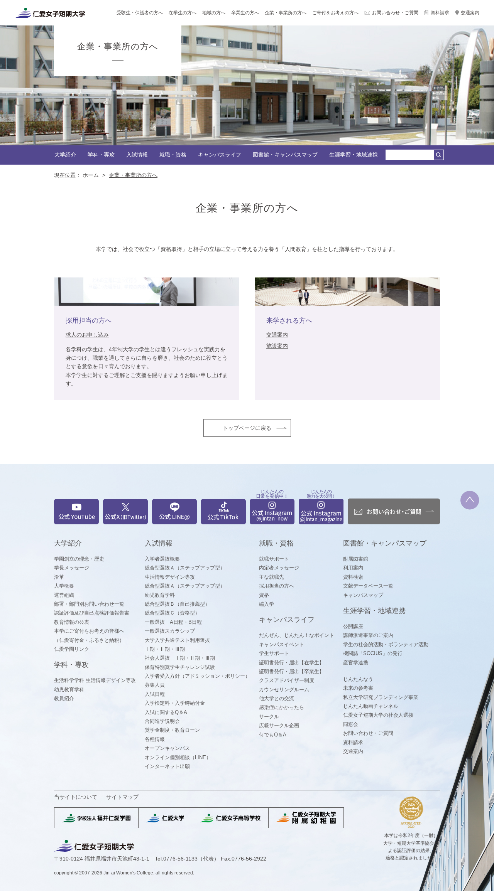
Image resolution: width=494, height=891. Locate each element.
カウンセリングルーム (284, 689)
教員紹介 (64, 698)
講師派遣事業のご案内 (368, 635)
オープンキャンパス (167, 748)
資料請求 (440, 12)
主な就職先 (271, 577)
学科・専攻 (101, 155)
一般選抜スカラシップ (170, 631)
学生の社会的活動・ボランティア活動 (385, 644)
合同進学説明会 (162, 721)
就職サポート (274, 559)
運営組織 (64, 595)
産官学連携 (355, 662)
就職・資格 (172, 155)
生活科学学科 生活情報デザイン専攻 (95, 680)
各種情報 (155, 739)
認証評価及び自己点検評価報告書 (91, 613)
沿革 (59, 577)
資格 (264, 595)
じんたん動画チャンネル (370, 706)
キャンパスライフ (219, 155)
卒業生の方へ (245, 12)
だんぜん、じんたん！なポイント (296, 635)
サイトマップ (122, 797)
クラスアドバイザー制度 (286, 680)
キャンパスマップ (363, 595)
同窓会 (350, 724)
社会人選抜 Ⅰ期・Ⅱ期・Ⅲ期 (180, 658)
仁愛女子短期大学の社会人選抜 (378, 715)
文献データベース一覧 (368, 586)
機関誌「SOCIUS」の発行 (373, 653)
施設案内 (277, 346)
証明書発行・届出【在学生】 (291, 662)
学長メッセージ (71, 568)
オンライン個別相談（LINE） (178, 757)
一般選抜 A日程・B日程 (173, 622)
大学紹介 (65, 155)
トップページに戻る (247, 428)
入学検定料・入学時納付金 (175, 703)
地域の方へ (213, 12)
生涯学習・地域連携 (353, 155)
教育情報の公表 (71, 622)
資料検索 (353, 577)
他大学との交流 (276, 698)
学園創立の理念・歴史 (79, 559)
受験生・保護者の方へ (140, 12)
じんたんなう (358, 679)
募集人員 (155, 685)
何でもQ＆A (272, 735)
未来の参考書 (358, 688)
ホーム (91, 175)
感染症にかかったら (281, 707)
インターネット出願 (167, 766)
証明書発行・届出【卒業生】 (291, 671)
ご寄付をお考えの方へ (335, 12)
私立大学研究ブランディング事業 (380, 697)
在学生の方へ (182, 12)
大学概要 (64, 586)
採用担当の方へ (276, 586)
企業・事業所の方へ (285, 12)
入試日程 (155, 694)
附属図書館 (355, 559)
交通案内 (470, 12)
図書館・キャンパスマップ (285, 155)
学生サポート (274, 653)
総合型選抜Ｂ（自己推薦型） (177, 604)
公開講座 (353, 626)
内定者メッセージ (279, 568)
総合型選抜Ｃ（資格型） (172, 613)
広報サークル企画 (279, 725)
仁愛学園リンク (71, 649)
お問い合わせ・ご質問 (395, 12)
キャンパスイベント (281, 644)
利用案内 (353, 568)
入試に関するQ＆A (166, 712)
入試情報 (137, 155)
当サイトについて (75, 797)
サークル (269, 716)
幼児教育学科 (69, 689)
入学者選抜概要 (162, 559)
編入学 (266, 604)
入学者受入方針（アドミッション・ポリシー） (197, 676)
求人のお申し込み (87, 335)
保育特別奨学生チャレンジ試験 (180, 667)
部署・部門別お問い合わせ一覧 (89, 604)
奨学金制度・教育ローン (172, 730)
